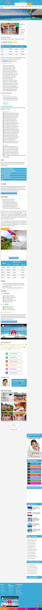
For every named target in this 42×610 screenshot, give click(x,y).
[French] (29, 438)
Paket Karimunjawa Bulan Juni (31, 546)
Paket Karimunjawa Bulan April (31, 543)
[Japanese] (36, 438)
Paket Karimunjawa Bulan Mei (31, 544)
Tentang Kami (2, 586)
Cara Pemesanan (3, 589)
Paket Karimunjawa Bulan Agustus (32, 549)
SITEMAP (39, 6)
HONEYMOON (22, 6)
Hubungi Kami (2, 587)
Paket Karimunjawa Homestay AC (6, 346)
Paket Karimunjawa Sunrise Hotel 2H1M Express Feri (19, 418)
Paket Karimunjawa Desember (31, 555)
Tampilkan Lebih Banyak (14, 429)
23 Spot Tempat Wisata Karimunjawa (32, 573)
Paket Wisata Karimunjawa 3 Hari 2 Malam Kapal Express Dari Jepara (37, 530)
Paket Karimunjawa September (31, 550)
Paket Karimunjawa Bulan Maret (31, 541)
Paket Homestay (10, 591)
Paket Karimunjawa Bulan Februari (32, 540)
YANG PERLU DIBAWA (7, 173)
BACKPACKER (31, 6)
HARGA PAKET (14, 6)
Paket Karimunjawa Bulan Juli (31, 547)
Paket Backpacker (10, 593)
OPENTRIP (27, 6)
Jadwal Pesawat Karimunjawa (31, 570)
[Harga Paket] (34, 464)
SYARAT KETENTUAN (7, 177)
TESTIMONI (18, 591)
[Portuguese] (35, 438)
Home (1, 20)
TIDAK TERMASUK (6, 175)
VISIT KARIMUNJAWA (19, 592)
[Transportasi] (34, 481)
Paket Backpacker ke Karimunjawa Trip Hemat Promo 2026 (36, 524)
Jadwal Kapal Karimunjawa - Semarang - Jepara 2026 (37, 513)
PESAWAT (5, 6)
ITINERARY (18, 6)
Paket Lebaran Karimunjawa (31, 558)
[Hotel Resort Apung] (34, 473)
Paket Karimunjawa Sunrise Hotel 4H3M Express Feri (19, 408)
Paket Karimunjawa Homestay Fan (20, 344)
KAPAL (2, 6)
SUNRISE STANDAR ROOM (5, 229)
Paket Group (9, 588)
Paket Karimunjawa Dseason (5, 347)
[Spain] (31, 438)
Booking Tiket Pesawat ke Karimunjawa (32, 569)
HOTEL (9, 6)
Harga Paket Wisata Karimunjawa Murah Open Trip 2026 (36, 508)
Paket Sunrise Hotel (4, 20)
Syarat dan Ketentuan (3, 591)
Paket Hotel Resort (10, 590)
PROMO (36, 6)
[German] (30, 438)
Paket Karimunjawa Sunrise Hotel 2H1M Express (6, 408)
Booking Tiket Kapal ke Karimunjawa (32, 567)
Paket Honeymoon (10, 587)
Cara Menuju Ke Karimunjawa (31, 564)
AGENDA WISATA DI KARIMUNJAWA (9, 171)
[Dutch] (33, 438)
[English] (28, 438)
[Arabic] (38, 438)
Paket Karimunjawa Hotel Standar (19, 346)
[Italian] (32, 438)
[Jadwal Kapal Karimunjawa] (34, 467)
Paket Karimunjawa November (31, 553)
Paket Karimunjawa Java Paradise (17, 347)
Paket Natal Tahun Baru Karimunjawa (32, 556)
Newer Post (14, 425)
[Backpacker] (34, 478)
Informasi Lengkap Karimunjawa (31, 566)
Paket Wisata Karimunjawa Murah (7, 344)
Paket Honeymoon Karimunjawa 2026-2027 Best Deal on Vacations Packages (36, 520)
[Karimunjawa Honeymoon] (34, 475)
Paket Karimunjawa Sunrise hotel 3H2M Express (19, 398)
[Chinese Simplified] (39, 438)
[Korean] (37, 438)
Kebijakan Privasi (3, 590)
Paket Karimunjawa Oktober (31, 552)
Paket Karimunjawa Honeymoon (15, 349)
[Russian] (34, 438)
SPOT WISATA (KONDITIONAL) (8, 168)
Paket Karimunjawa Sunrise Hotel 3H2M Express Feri (6, 418)
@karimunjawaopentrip (19, 589)
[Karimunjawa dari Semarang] (34, 470)
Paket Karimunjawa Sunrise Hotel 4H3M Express (6, 398)
